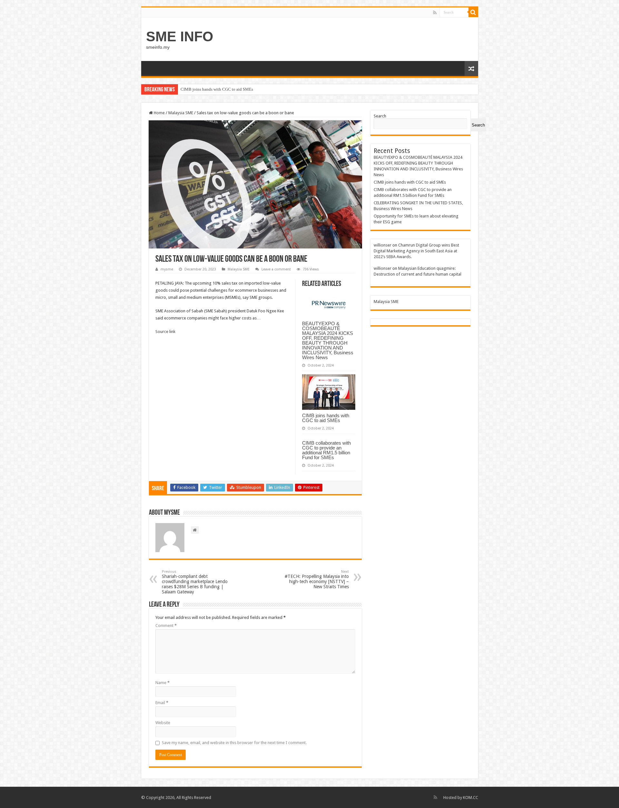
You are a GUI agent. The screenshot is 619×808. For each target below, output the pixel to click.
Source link (165, 331)
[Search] (473, 12)
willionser (382, 245)
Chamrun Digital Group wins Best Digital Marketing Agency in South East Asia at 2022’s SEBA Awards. (416, 251)
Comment (166, 625)
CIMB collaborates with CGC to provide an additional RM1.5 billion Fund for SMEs (326, 450)
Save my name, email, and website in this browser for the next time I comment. (234, 742)
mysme (167, 269)
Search (380, 116)
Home (159, 112)
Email (161, 702)
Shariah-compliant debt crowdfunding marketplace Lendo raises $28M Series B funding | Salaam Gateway (195, 582)
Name (162, 682)
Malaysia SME (180, 112)
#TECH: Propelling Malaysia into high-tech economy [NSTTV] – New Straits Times (317, 579)
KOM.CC (470, 797)
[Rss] (434, 12)
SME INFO (179, 36)
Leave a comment (276, 269)
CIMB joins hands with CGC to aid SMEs (217, 89)
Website (162, 722)
